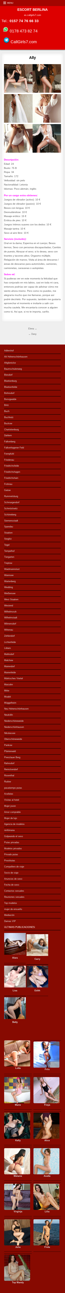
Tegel (7, 545)
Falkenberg (9, 441)
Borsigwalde (10, 399)
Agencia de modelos (14, 824)
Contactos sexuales (14, 891)
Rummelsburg (11, 496)
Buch (6, 411)
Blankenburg (10, 381)
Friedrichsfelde (11, 465)
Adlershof (9, 350)
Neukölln (8, 715)
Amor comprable (12, 812)
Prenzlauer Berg (12, 757)
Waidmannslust (12, 569)
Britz (6, 405)
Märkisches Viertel (13, 678)
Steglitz (8, 538)
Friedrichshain (11, 478)
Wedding (8, 587)
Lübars (7, 648)
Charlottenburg (11, 429)
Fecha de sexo (11, 884)
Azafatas (8, 793)
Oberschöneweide (13, 739)
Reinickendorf (11, 769)
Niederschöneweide (14, 721)
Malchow (8, 660)
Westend (8, 605)
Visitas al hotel (11, 800)
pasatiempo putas (13, 788)
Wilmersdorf (10, 623)
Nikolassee (9, 733)
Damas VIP (10, 921)
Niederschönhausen (14, 727)
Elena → (32, 328)
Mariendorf (9, 666)
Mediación (9, 915)
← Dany (32, 334)
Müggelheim (10, 702)
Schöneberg (10, 514)
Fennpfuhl (9, 453)
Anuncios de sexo (13, 879)
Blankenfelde (10, 387)
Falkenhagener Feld (14, 447)
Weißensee (9, 593)
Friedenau (9, 460)
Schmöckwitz (11, 508)
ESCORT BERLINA (32, 10)
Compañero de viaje (14, 866)
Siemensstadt (11, 520)
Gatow (7, 490)
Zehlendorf (9, 636)
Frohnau (8, 484)
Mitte (6, 690)
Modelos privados (13, 848)
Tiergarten (9, 557)
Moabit (7, 696)
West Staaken (11, 599)
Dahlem (8, 435)
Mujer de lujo (10, 818)
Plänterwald (10, 751)
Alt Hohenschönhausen (15, 356)
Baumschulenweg (13, 369)
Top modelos (10, 903)
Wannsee (9, 575)
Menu (10, 3)
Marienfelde (10, 672)
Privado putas (11, 854)
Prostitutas (9, 860)
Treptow (8, 563)
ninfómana (9, 830)
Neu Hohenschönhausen (16, 708)
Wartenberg (10, 581)
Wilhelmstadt (10, 617)
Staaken (8, 532)
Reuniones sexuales (14, 897)
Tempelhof (9, 551)
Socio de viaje (11, 872)
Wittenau (8, 629)
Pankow (8, 745)
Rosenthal (9, 775)
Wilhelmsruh (10, 611)
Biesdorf (8, 374)
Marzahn (8, 684)
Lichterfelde (10, 642)
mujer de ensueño (13, 909)
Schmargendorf (11, 502)
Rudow (7, 781)
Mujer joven (10, 806)
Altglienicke (10, 362)
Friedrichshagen (12, 472)
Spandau (8, 526)
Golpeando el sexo (13, 836)
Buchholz (9, 417)
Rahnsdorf (9, 763)
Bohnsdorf (9, 393)
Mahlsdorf (9, 654)
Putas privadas (11, 842)
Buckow (8, 423)
